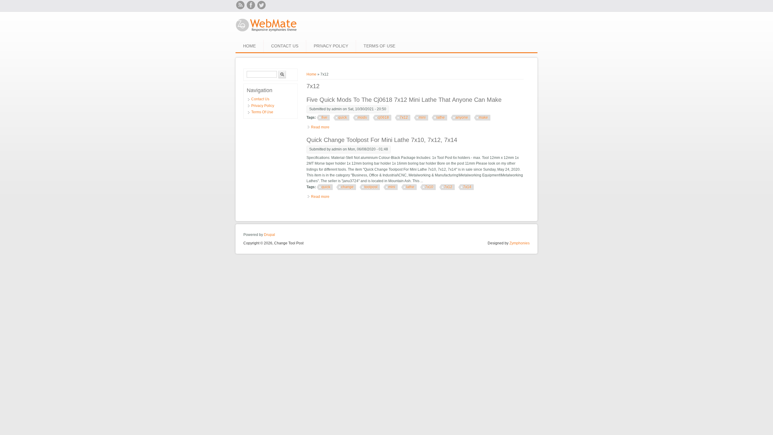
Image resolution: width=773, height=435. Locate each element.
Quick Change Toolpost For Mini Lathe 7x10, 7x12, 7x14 (381, 140)
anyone (462, 117)
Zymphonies (519, 243)
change (347, 187)
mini (422, 117)
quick (342, 117)
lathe (441, 117)
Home (249, 46)
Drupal (269, 235)
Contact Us (284, 46)
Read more (320, 127)
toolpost (370, 187)
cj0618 (383, 117)
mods (362, 117)
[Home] (266, 32)
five (324, 117)
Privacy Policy (331, 46)
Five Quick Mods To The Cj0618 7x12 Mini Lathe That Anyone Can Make (404, 99)
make (483, 117)
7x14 (467, 187)
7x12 (404, 117)
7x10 (429, 187)
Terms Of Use (379, 46)
